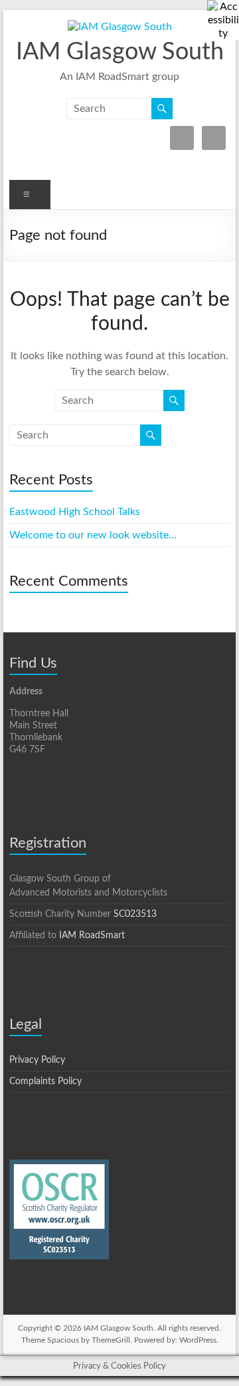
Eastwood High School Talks (74, 511)
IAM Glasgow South (120, 52)
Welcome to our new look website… (93, 535)
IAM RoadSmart (92, 935)
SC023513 (135, 914)
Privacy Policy (37, 1060)
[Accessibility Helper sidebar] (223, 16)
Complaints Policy (45, 1081)
